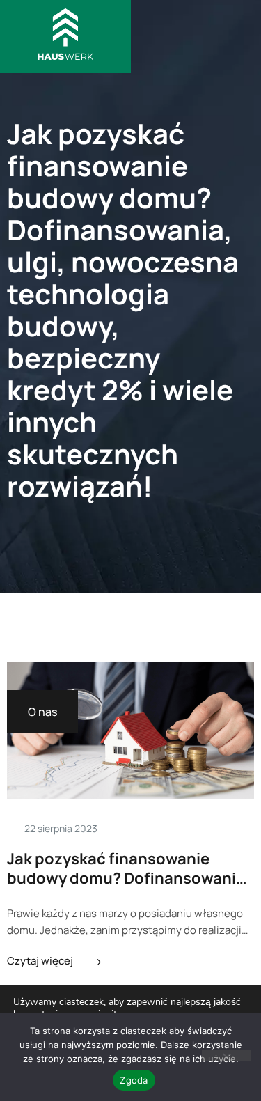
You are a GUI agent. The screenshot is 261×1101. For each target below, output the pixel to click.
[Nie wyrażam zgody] (226, 1055)
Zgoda (134, 1080)
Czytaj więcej (40, 960)
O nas (42, 711)
